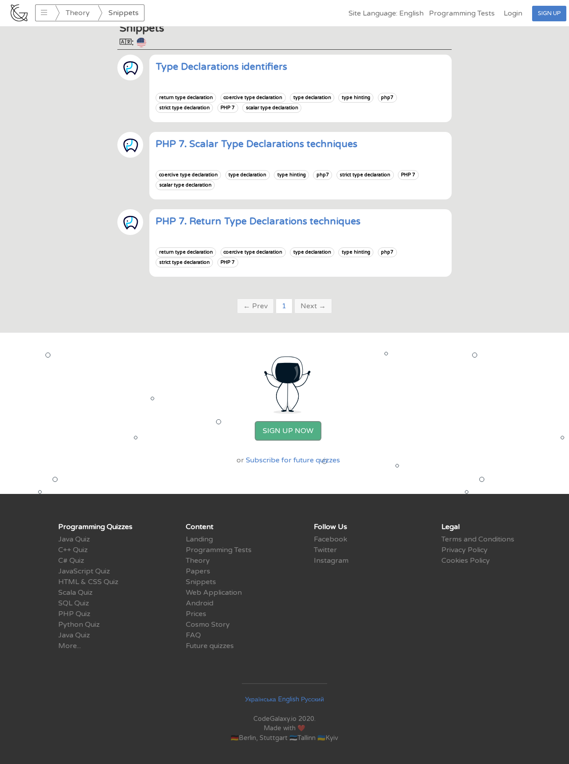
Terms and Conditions (477, 539)
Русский (312, 699)
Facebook (330, 539)
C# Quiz (71, 560)
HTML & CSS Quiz (88, 581)
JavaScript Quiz (84, 571)
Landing (199, 539)
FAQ (193, 635)
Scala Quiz (75, 592)
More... (69, 645)
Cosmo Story (208, 624)
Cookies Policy (465, 560)
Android (199, 603)
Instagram (331, 560)
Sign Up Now (288, 430)
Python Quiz (79, 624)
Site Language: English (386, 13)
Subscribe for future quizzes (293, 460)
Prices (196, 613)
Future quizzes (210, 645)
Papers (198, 571)
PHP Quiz (74, 613)
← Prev (255, 306)
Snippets (201, 581)
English (288, 699)
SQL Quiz (73, 603)
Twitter (325, 549)
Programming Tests (462, 13)
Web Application (214, 592)
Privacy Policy (464, 549)
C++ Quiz (73, 549)
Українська (260, 699)
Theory (78, 12)
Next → (313, 306)
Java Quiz (74, 539)
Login (513, 13)
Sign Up (549, 13)
